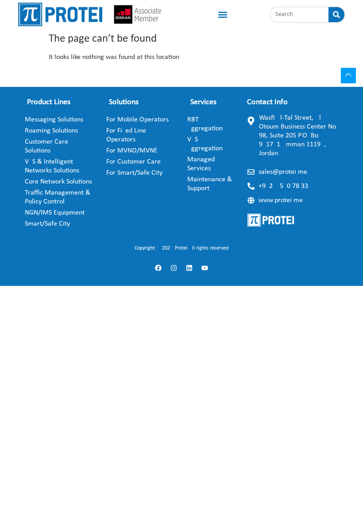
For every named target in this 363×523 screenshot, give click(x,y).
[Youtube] (205, 267)
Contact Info (267, 102)
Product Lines (48, 102)
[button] (222, 14)
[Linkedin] (189, 267)
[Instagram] (174, 267)
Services (203, 102)
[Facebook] (158, 267)
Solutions (124, 102)
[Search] (336, 14)
